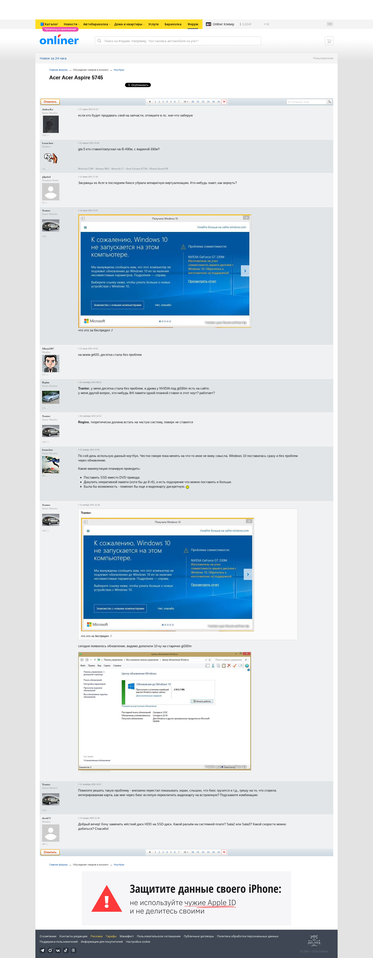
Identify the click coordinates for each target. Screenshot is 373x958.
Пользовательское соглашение (159, 936)
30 (192, 101)
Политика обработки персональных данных (247, 936)
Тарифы (111, 936)
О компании (48, 936)
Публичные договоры (199, 936)
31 (198, 101)
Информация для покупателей (102, 942)
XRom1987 (48, 348)
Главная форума (58, 70)
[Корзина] (329, 41)
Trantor (46, 210)
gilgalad (46, 177)
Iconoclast (47, 450)
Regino (45, 382)
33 (208, 101)
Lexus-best (47, 143)
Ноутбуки (119, 70)
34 (213, 101)
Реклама (97, 936)
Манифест (127, 936)
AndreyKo (47, 109)
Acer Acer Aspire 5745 (76, 77)
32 (203, 101)
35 (218, 101)
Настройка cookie (138, 942)
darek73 (46, 818)
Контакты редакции (73, 936)
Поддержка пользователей (59, 942)
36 (185, 101)
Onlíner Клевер (223, 24)
